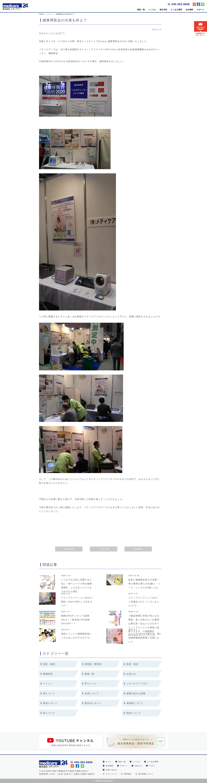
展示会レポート (93, 703)
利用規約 (127, 774)
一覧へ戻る (104, 549)
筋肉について (133, 713)
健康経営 (48, 674)
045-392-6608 (180, 4)
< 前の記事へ (69, 549)
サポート (200, 10)
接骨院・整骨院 (93, 664)
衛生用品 (163, 10)
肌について (49, 713)
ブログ (152, 766)
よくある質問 (176, 10)
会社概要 (189, 10)
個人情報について (145, 774)
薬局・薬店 (132, 664)
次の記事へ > (139, 549)
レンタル (152, 10)
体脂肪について (134, 703)
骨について (49, 693)
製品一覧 (141, 10)
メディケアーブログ (137, 683)
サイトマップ (111, 774)
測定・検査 (49, 664)
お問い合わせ (111, 770)
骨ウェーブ (91, 683)
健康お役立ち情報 (135, 693)
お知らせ (131, 674)
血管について (92, 693)
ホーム (108, 762)
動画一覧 (89, 674)
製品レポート (50, 703)
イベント (48, 683)
